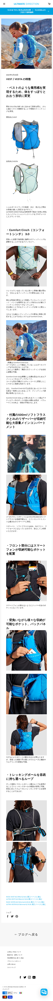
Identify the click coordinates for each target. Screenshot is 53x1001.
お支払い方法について (14, 952)
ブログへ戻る (27, 934)
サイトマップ (11, 967)
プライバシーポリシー (14, 961)
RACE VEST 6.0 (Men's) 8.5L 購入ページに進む (23, 897)
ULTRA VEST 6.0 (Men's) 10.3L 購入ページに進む (24, 899)
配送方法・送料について (14, 955)
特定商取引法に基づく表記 (15, 958)
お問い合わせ (11, 964)
